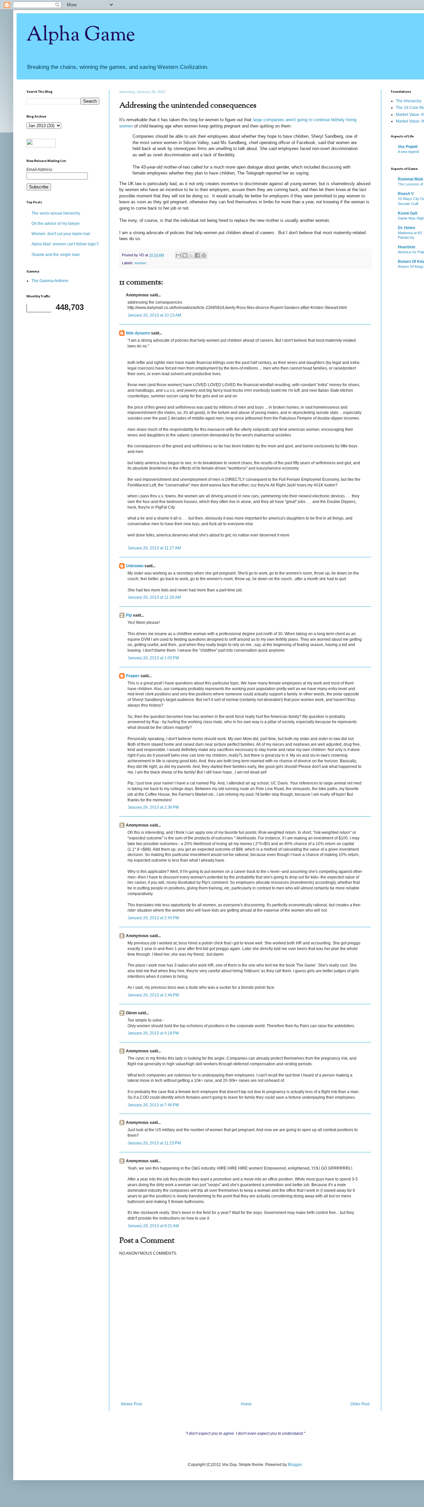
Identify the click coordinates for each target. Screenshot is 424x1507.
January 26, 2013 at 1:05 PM (153, 658)
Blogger (295, 1464)
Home (246, 1404)
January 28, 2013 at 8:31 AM (153, 1226)
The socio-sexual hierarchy (55, 213)
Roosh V (406, 193)
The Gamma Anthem (49, 280)
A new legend (408, 152)
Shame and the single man (55, 254)
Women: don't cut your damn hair (60, 233)
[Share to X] (191, 255)
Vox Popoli (407, 146)
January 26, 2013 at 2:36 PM (153, 807)
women (140, 263)
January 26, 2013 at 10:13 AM (154, 315)
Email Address (39, 169)
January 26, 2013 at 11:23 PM (154, 1143)
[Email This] (178, 255)
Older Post (359, 1404)
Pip (129, 615)
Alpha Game (80, 35)
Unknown (134, 566)
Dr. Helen (406, 228)
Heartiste (406, 247)
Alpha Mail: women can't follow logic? (65, 244)
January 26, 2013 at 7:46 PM (153, 1105)
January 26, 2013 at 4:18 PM (153, 1033)
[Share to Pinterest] (203, 255)
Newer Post (131, 1404)
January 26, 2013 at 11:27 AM (154, 548)
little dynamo (138, 333)
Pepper (132, 676)
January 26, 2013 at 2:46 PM (153, 995)
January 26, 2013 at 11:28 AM (154, 597)
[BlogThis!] (185, 255)
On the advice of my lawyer (55, 223)
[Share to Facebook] (197, 255)
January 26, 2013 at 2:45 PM (153, 918)
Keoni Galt (407, 213)
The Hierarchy (408, 101)
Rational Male (410, 179)
